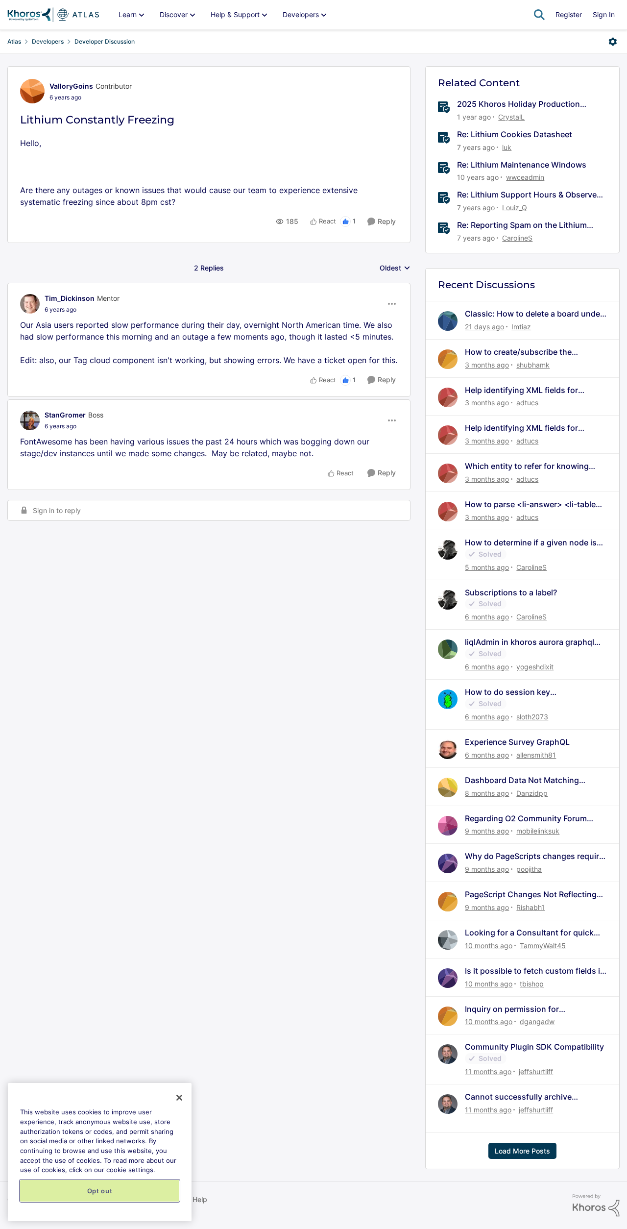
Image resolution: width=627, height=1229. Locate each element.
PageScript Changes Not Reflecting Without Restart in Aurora (531, 894)
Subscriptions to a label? (511, 592)
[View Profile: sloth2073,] (448, 699)
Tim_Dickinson (70, 298)
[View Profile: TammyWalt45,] (448, 940)
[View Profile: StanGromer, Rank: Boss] (30, 420)
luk (506, 147)
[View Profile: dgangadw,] (448, 1016)
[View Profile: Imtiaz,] (448, 321)
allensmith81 (536, 755)
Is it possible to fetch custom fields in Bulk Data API (535, 971)
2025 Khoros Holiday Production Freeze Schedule (518, 104)
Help (200, 1199)
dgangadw (537, 1021)
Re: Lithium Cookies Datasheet (514, 134)
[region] (100, 1152)
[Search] (539, 15)
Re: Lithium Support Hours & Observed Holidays (529, 195)
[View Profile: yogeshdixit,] (448, 649)
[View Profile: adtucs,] (448, 397)
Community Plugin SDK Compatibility (534, 1047)
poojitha (529, 869)
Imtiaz (521, 326)
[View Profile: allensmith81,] (448, 749)
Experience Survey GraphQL (517, 742)
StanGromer (65, 415)
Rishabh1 (530, 907)
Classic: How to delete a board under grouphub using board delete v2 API (534, 314)
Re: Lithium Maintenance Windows (521, 165)
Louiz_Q (514, 207)
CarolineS (517, 238)
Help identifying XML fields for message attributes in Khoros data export (529, 390)
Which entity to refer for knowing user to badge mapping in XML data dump (531, 466)
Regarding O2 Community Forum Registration (526, 818)
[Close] (179, 1097)
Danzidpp (532, 793)
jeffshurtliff (536, 1071)
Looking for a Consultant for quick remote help (529, 933)
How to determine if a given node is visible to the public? (531, 543)
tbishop (532, 984)
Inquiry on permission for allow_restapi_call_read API (515, 1009)
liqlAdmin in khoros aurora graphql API (529, 642)
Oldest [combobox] (395, 268)
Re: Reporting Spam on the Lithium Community (522, 225)
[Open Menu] (613, 42)
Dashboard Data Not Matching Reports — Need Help (522, 780)
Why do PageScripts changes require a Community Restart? (534, 856)
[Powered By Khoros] (596, 1205)
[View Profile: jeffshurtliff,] (448, 1054)
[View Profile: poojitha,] (448, 863)
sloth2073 (532, 717)
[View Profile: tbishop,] (448, 978)
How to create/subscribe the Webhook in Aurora (518, 352)
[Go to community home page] (53, 14)
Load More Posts (522, 1151)
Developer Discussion (104, 41)
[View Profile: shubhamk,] (448, 359)
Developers (48, 41)
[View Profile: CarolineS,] (448, 550)
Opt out (100, 1191)
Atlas (14, 41)
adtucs (527, 402)
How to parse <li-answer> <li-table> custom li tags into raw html (533, 504)
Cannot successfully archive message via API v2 (518, 1097)
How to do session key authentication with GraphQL (519, 692)
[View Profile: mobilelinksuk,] (448, 826)
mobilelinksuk (537, 831)
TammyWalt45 (543, 945)
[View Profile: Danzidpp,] (448, 787)
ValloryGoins (71, 86)
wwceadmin (525, 177)
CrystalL (511, 117)
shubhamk (533, 365)
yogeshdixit (535, 667)
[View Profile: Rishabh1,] (448, 901)
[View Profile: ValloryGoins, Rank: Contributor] (32, 91)
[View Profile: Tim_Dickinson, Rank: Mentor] (30, 304)
